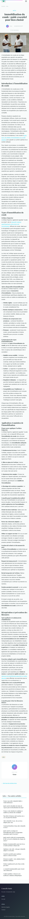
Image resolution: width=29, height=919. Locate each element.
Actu (7, 6)
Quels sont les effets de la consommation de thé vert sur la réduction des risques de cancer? (14, 839)
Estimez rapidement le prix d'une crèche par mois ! (13, 864)
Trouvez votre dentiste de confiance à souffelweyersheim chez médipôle (13, 811)
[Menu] (26, 1)
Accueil (3, 6)
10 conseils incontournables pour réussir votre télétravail (13, 869)
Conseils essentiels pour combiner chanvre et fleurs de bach (12, 854)
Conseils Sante (6, 888)
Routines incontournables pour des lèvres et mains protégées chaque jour (14, 844)
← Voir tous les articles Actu (9, 783)
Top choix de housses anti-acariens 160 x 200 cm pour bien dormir (13, 816)
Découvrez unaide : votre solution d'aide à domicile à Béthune (14, 859)
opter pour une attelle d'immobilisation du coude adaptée (14, 137)
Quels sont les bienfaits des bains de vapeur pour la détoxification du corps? (13, 806)
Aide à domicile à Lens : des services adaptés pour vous (12, 821)
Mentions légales (5, 907)
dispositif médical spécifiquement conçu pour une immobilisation (11, 224)
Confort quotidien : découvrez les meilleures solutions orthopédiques (12, 874)
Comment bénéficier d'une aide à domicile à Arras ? (14, 826)
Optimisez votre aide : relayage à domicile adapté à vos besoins (14, 849)
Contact (3, 909)
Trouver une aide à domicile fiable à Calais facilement (12, 801)
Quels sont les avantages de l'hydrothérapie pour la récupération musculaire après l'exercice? (12, 832)
